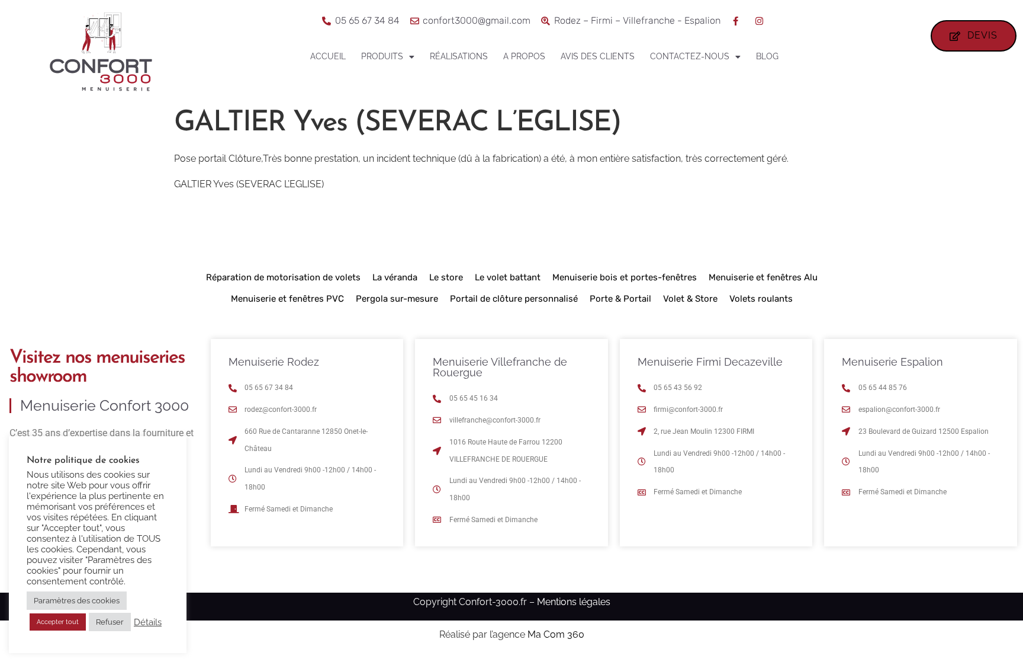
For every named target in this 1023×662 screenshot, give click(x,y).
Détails (148, 622)
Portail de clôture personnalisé (514, 298)
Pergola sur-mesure (397, 298)
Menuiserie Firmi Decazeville (710, 362)
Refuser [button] (110, 622)
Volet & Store (690, 298)
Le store (446, 277)
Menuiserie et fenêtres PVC (287, 298)
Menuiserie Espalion (892, 362)
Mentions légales (573, 601)
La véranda (394, 277)
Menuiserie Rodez (274, 362)
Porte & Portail (620, 298)
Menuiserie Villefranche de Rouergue (500, 367)
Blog (767, 56)
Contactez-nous (689, 56)
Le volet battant (508, 277)
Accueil (328, 56)
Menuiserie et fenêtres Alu (763, 277)
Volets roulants (761, 298)
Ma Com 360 (555, 634)
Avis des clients (598, 56)
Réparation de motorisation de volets (283, 277)
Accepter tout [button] (58, 622)
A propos (524, 56)
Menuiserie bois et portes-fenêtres (624, 277)
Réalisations (459, 56)
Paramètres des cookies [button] (77, 600)
